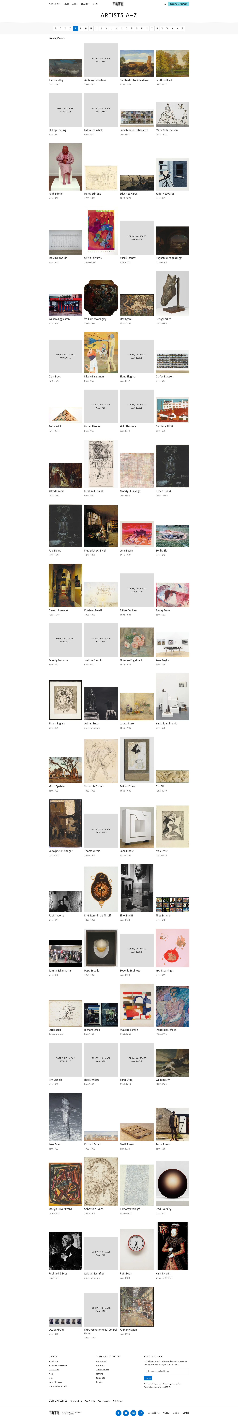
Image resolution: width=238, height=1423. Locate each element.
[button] (164, 3)
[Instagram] (133, 1413)
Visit (66, 4)
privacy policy (175, 1384)
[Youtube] (126, 1413)
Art (74, 4)
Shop (95, 4)
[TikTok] (141, 1413)
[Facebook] (118, 1413)
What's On (54, 4)
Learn (84, 4)
